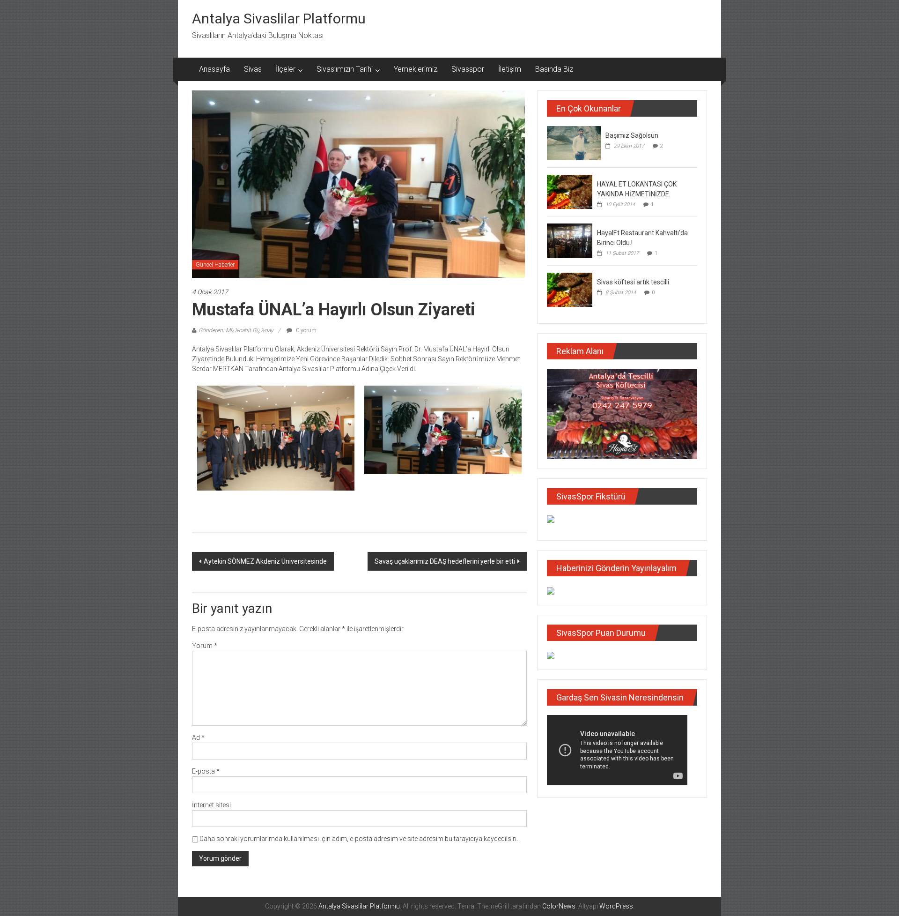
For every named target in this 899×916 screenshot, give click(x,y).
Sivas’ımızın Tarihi (345, 69)
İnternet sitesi (211, 805)
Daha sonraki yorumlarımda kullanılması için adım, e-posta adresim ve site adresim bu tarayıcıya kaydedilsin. (358, 838)
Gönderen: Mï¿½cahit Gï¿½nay (236, 330)
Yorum (204, 645)
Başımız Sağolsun (631, 135)
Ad (198, 737)
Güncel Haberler (215, 264)
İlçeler (285, 69)
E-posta (206, 771)
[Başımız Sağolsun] (574, 142)
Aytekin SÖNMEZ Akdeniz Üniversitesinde (265, 561)
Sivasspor (467, 69)
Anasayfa (214, 69)
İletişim (509, 69)
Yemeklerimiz (415, 69)
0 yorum (306, 330)
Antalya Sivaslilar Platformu (279, 18)
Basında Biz (554, 69)
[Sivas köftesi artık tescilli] (569, 289)
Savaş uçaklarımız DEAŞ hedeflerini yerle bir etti (445, 561)
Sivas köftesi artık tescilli (633, 282)
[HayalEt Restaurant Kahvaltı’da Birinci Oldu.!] (569, 240)
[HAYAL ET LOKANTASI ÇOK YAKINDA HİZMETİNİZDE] (569, 191)
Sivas (253, 69)
